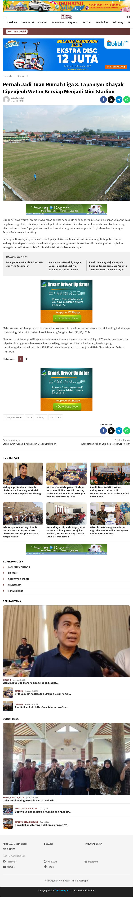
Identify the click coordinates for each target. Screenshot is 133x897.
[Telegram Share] (119, 99)
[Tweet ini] (111, 99)
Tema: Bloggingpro (79, 880)
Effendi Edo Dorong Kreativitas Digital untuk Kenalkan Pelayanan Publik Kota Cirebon (109, 530)
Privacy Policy (93, 843)
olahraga (41, 417)
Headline (33, 822)
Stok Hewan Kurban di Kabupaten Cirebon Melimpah (29, 442)
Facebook (11, 861)
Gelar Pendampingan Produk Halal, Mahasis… (29, 800)
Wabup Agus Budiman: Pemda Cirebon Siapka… (31, 682)
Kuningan (32, 808)
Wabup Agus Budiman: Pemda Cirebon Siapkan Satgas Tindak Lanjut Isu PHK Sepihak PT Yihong (22, 490)
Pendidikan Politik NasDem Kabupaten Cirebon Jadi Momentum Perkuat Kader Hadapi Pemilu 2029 (109, 492)
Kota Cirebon (16, 591)
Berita (6, 797)
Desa (29, 417)
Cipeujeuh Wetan (13, 417)
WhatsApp (52, 861)
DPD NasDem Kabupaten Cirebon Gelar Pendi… (43, 693)
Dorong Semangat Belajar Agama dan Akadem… (43, 811)
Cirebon (12, 573)
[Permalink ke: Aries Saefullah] (6, 99)
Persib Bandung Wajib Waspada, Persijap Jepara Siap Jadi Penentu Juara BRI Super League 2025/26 (108, 266)
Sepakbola (55, 417)
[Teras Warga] (66, 16)
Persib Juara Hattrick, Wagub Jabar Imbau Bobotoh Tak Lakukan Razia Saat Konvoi (65, 266)
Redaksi (48, 843)
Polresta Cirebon (18, 579)
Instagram (93, 861)
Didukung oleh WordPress (57, 880)
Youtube (11, 866)
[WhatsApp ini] (126, 99)
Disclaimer (9, 849)
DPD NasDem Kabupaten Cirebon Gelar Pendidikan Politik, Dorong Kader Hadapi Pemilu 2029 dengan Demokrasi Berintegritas (65, 492)
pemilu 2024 (14, 585)
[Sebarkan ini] (103, 99)
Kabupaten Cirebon (19, 567)
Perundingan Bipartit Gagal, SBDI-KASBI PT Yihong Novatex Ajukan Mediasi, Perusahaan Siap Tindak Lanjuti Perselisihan (66, 532)
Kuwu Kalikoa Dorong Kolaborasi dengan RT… (42, 825)
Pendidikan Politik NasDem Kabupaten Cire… (42, 707)
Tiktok (51, 866)
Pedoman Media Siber (15, 843)
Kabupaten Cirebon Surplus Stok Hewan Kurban (105, 442)
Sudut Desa (11, 718)
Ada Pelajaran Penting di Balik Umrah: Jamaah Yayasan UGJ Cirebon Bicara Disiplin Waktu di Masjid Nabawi (21, 532)
